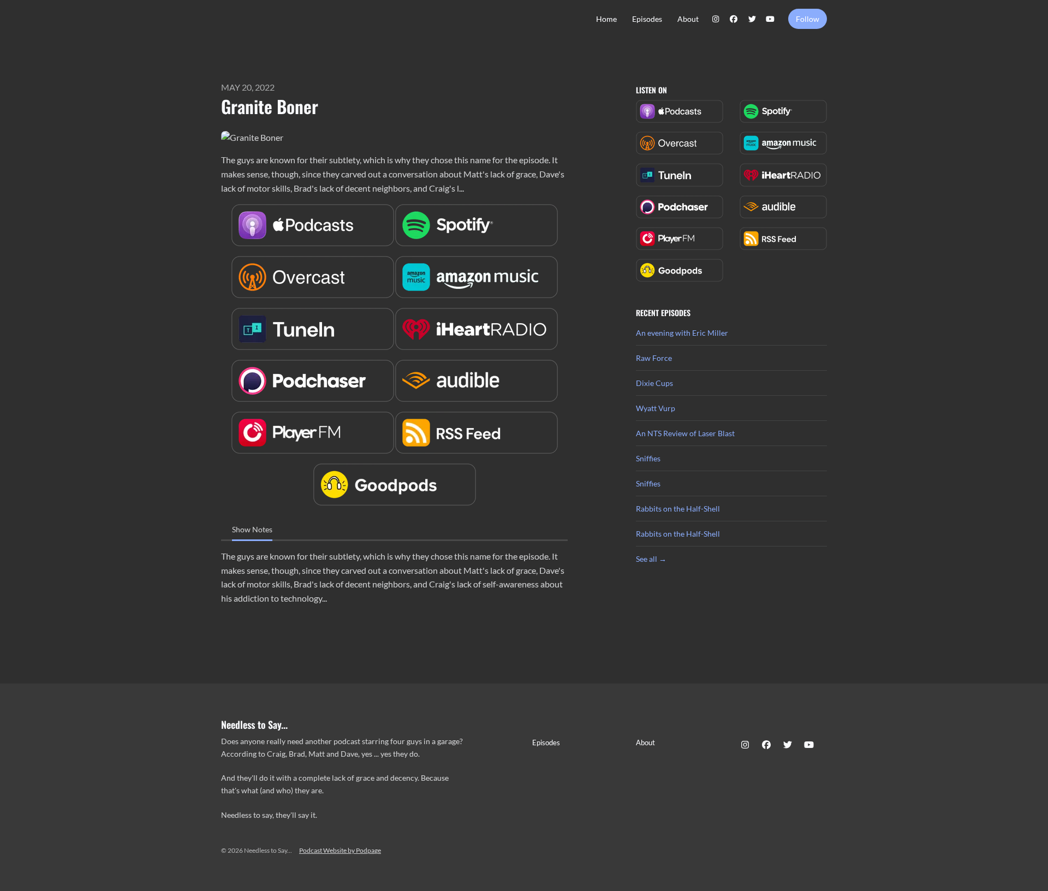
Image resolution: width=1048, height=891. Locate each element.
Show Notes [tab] (252, 529)
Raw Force (654, 358)
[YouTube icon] (808, 744)
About (688, 18)
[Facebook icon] (766, 744)
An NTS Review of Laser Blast (685, 433)
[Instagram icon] (745, 744)
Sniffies (648, 458)
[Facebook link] (734, 19)
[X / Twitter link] (752, 19)
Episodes (647, 18)
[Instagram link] (715, 19)
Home (606, 18)
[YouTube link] (770, 19)
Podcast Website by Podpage (340, 850)
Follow (807, 18)
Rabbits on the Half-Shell (678, 508)
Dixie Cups (654, 383)
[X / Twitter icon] (787, 744)
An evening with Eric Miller (682, 332)
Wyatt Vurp (655, 408)
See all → (651, 558)
